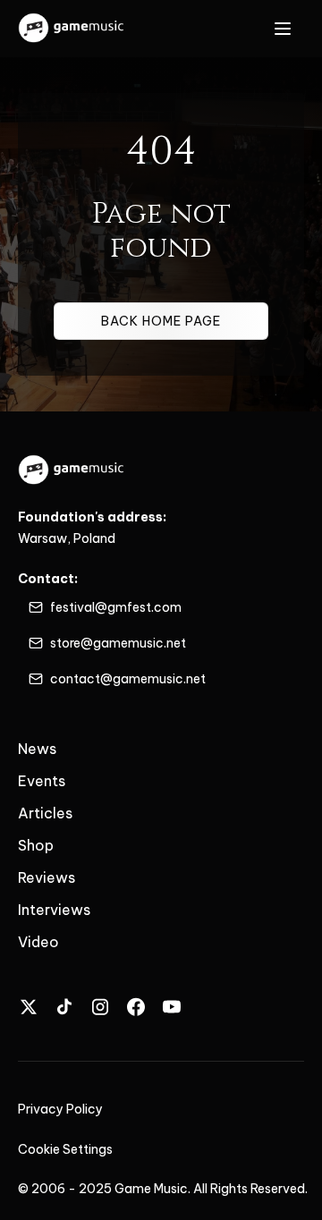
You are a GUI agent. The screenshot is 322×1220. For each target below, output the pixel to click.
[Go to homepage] (72, 29)
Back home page (161, 321)
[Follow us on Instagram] (100, 1006)
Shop (36, 845)
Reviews (46, 877)
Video (38, 942)
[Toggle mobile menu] (282, 28)
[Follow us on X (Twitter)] (28, 1006)
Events (41, 781)
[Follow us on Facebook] (136, 1006)
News (37, 749)
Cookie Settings (65, 1149)
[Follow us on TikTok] (64, 1006)
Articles (45, 813)
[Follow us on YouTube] (171, 1006)
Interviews (54, 910)
